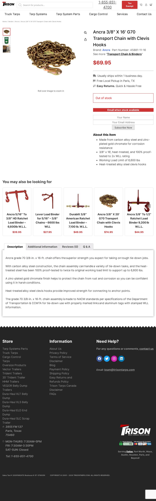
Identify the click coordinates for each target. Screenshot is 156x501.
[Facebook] (99, 359)
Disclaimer (56, 361)
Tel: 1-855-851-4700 (19, 456)
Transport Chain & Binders (124, 54)
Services (122, 14)
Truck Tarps (12, 14)
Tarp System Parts (68, 14)
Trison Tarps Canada (63, 385)
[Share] (85, 39)
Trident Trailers (12, 373)
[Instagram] (114, 359)
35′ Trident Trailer (13, 377)
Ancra (17, 21)
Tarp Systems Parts (15, 348)
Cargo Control (98, 14)
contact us (146, 348)
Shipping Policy (59, 373)
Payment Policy (59, 369)
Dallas (129, 451)
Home (4, 21)
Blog (52, 365)
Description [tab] (15, 246)
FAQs (53, 393)
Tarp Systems (38, 14)
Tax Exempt (129, 4)
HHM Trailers (10, 381)
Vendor (10, 21)
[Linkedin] (121, 359)
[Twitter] (107, 359)
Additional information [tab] (42, 246)
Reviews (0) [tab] (70, 246)
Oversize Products (14, 365)
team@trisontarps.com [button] (119, 369)
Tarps (6, 361)
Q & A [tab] (86, 246)
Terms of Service (60, 357)
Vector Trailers (11, 369)
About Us (55, 348)
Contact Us (144, 14)
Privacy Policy (58, 352)
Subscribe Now (123, 127)
